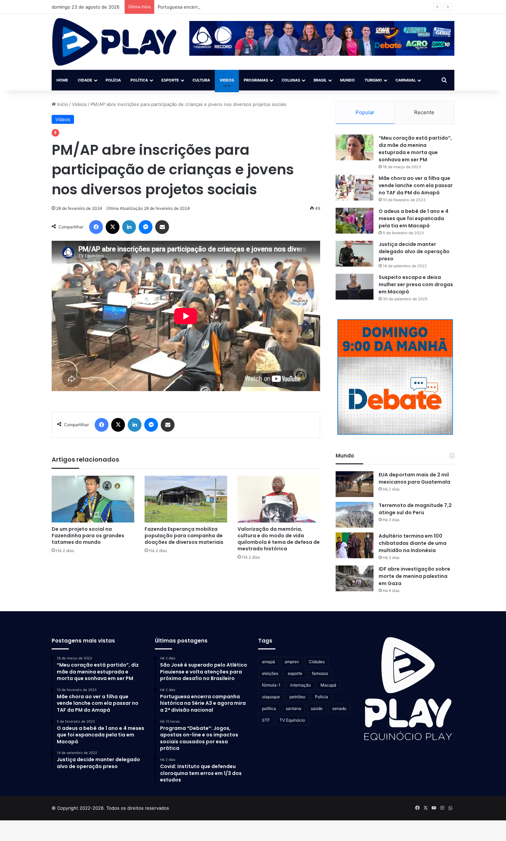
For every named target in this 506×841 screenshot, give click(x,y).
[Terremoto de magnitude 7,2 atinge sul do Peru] (354, 515)
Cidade (85, 80)
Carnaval (406, 80)
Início (62, 104)
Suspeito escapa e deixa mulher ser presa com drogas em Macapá (416, 284)
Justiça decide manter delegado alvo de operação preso (414, 251)
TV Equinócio (292, 720)
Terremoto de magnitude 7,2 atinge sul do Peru (415, 509)
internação (300, 685)
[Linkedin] (129, 227)
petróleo (297, 696)
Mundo (347, 80)
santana (293, 708)
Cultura (201, 80)
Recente (424, 112)
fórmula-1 (271, 685)
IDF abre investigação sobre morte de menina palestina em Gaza (414, 576)
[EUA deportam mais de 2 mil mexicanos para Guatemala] (354, 484)
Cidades (317, 661)
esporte (295, 673)
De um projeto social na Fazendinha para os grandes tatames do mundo (88, 536)
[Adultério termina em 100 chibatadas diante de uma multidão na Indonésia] (354, 545)
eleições (270, 673)
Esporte (170, 80)
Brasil (320, 80)
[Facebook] (96, 227)
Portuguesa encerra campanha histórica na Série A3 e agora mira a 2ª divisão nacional (250, 7)
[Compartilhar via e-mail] (162, 227)
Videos (227, 80)
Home (62, 80)
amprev (292, 661)
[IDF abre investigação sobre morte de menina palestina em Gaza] (354, 578)
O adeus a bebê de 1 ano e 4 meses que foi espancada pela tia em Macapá (414, 218)
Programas (256, 80)
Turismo (373, 80)
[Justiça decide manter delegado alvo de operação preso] (354, 254)
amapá (268, 661)
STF (266, 720)
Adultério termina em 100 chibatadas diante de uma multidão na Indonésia (412, 543)
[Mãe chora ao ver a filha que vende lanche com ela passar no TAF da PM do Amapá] (354, 188)
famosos (320, 673)
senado (339, 708)
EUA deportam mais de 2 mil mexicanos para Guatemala (414, 478)
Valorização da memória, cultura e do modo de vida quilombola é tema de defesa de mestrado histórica (279, 539)
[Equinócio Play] (114, 42)
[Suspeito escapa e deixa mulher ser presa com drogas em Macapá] (354, 287)
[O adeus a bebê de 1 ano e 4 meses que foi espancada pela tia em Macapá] (354, 221)
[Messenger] (145, 227)
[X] (112, 227)
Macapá (328, 685)
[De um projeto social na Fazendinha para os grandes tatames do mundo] (93, 499)
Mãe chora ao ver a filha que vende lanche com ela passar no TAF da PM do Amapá (416, 185)
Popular (365, 112)
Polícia (113, 80)
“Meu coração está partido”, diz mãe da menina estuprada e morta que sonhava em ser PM (415, 148)
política (269, 708)
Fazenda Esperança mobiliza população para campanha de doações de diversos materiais (184, 536)
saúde (317, 708)
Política (139, 80)
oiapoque (271, 696)
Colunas (291, 80)
